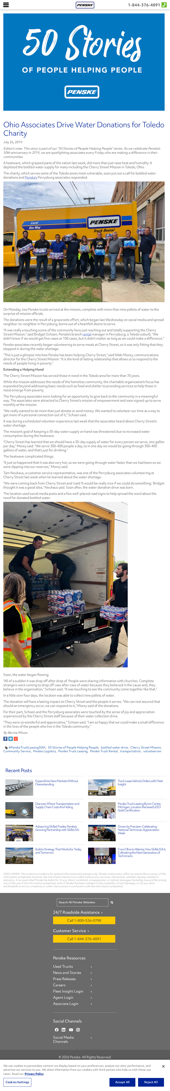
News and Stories (67, 973)
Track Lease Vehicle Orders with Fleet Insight (140, 782)
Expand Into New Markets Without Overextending (56, 782)
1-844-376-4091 (144, 5)
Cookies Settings (17, 1082)
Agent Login (63, 997)
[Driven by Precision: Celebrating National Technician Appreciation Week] (102, 834)
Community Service (17, 751)
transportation (130, 751)
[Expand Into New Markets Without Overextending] (19, 788)
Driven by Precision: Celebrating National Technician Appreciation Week (138, 830)
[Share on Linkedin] (10, 739)
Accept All (122, 1082)
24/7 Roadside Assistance (76, 912)
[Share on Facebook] (5, 739)
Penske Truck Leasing (72, 751)
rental (87, 334)
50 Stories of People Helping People (73, 747)
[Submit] (112, 902)
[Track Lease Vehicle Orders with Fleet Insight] (102, 788)
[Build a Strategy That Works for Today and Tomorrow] (19, 857)
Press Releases (64, 979)
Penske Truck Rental (104, 751)
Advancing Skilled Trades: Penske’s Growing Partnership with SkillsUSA (57, 828)
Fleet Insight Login (68, 991)
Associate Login (66, 1004)
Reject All (151, 1082)
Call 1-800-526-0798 (84, 920)
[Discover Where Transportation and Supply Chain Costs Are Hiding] (19, 811)
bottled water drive (114, 747)
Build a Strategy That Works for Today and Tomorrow (58, 851)
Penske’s (31, 177)
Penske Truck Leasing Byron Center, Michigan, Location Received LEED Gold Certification (139, 807)
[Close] (163, 1066)
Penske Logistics (44, 751)
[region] (85, 1075)
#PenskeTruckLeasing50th (27, 747)
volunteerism (152, 751)
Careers (59, 985)
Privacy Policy (34, 1074)
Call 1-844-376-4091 (84, 938)
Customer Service (69, 930)
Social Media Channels (63, 1039)
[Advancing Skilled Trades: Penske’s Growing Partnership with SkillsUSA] (19, 834)
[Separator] (16, 739)
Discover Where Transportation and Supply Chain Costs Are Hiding (57, 805)
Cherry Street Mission (145, 747)
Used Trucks (63, 966)
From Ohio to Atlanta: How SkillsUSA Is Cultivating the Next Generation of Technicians (141, 853)
